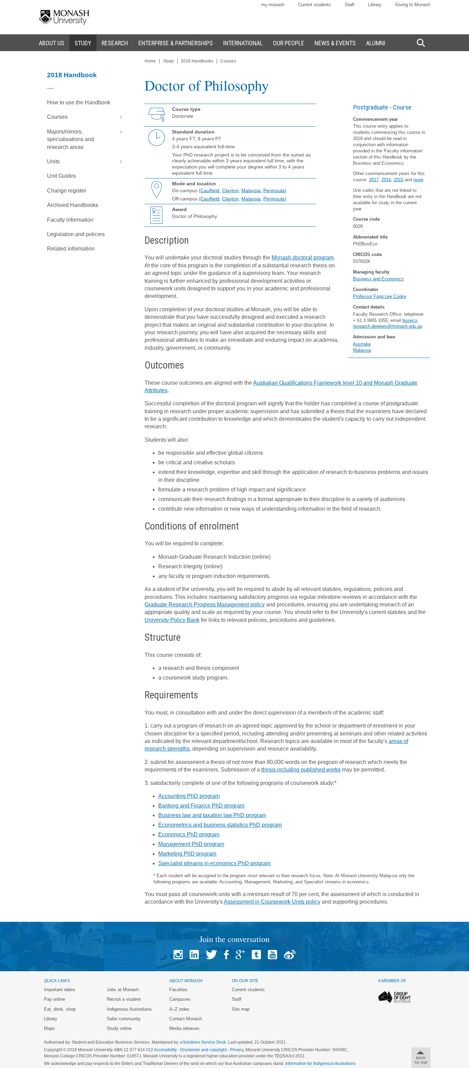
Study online (119, 1028)
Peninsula (274, 190)
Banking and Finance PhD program (201, 806)
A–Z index (179, 1009)
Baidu (290, 954)
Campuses (180, 999)
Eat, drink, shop (60, 1009)
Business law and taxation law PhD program (212, 815)
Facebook (226, 954)
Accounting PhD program (189, 796)
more (418, 179)
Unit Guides (61, 176)
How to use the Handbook (78, 102)
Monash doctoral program (303, 257)
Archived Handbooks (72, 205)
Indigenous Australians (129, 1009)
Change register (66, 191)
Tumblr (256, 954)
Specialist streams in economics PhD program (214, 863)
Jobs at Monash (123, 989)
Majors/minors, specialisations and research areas (70, 139)
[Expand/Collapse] (118, 117)
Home (150, 61)
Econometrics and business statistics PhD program (220, 825)
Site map (241, 1009)
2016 (386, 179)
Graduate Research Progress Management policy (205, 604)
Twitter (211, 954)
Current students (314, 4)
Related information (71, 249)
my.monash (272, 4)
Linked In (194, 954)
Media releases (184, 1028)
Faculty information (70, 220)
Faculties (178, 989)
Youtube (272, 954)
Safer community (124, 1018)
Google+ (240, 954)
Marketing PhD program (187, 854)
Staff (349, 4)
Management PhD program (191, 844)
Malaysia (362, 350)
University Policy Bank (172, 620)
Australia (361, 344)
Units (53, 161)
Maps (49, 1028)
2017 (374, 179)
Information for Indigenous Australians (320, 1063)
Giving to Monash (412, 4)
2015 (398, 179)
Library (374, 4)
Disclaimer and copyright (203, 1049)
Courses (57, 117)
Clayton (230, 190)
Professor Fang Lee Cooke (379, 296)
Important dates (59, 989)
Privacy (236, 1049)
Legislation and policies (76, 234)
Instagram (178, 954)
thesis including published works (301, 770)
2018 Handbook (72, 75)
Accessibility (165, 1049)
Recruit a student (124, 999)
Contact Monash (185, 1018)
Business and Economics (378, 278)
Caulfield (210, 190)
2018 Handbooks (197, 61)
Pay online (54, 999)
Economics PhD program (188, 834)
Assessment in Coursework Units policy (272, 902)
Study (168, 61)
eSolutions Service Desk (203, 1042)
